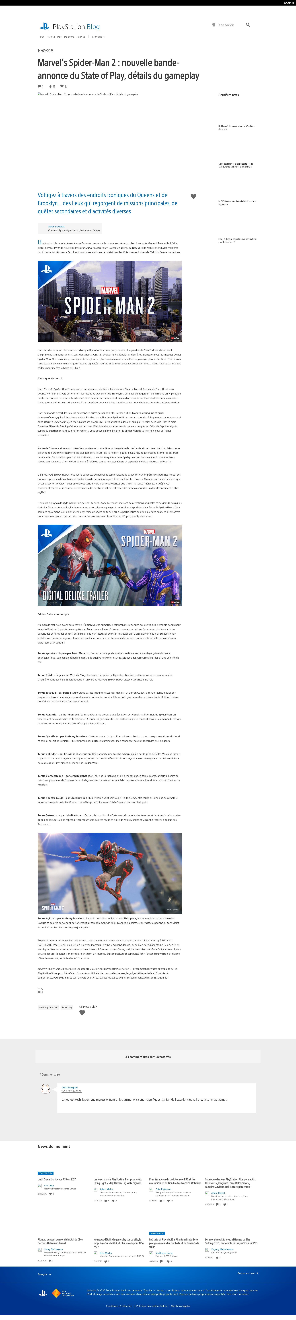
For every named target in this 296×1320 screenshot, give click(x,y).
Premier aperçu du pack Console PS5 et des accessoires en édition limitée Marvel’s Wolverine (175, 1181)
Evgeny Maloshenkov (222, 1249)
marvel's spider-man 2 (48, 1007)
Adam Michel (106, 1189)
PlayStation (76, 26)
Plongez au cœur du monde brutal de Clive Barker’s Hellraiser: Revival (60, 1241)
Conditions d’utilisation (119, 1306)
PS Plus (81, 36)
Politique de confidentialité (151, 1306)
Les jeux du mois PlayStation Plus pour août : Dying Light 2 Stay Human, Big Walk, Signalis (118, 1181)
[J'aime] (50, 1194)
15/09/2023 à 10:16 (72, 1091)
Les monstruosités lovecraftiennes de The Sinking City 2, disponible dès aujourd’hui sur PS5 (231, 1241)
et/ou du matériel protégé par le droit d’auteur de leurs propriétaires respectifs (180, 1294)
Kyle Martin (106, 1252)
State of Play (66, 1007)
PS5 (42, 36)
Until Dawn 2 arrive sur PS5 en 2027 (57, 1179)
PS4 (59, 36)
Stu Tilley (49, 1185)
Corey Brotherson (53, 1249)
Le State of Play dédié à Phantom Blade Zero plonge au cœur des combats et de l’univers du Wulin (174, 1243)
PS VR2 (51, 36)
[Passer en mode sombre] (214, 25)
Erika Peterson (163, 1189)
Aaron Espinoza (56, 226)
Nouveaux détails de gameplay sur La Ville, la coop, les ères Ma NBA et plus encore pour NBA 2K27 (119, 1243)
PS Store (69, 36)
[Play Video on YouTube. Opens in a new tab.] (175, 338)
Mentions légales (180, 1306)
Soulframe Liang (164, 1252)
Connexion (226, 25)
